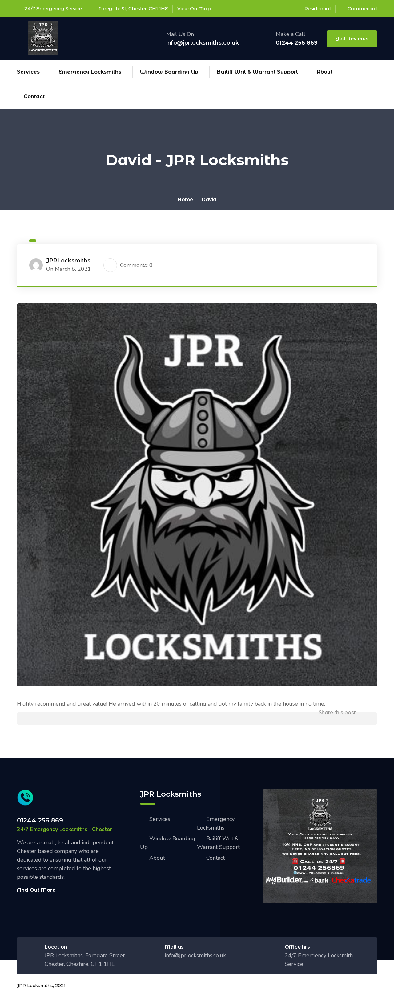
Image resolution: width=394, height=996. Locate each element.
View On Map (194, 8)
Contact (34, 96)
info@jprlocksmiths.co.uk (202, 42)
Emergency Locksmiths (89, 72)
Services (28, 72)
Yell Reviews (352, 39)
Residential (317, 8)
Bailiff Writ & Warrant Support (257, 72)
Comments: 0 (136, 265)
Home (185, 199)
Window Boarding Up (169, 72)
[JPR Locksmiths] (43, 37)
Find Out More (36, 890)
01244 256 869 (297, 42)
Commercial (362, 8)
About (324, 72)
